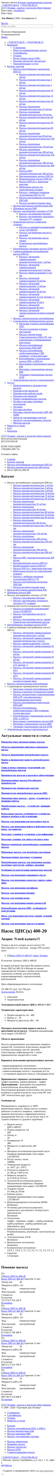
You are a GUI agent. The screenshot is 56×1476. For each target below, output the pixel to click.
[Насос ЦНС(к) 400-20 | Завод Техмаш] (27, 955)
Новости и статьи (16, 425)
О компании (19, 47)
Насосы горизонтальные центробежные (33, 318)
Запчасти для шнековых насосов (29, 417)
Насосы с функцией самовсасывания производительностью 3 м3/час (35, 267)
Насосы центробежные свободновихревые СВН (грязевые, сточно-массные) (33, 353)
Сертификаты (20, 53)
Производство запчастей (25, 390)
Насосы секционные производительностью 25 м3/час (35, 108)
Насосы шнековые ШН (19, 1434)
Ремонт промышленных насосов (29, 399)
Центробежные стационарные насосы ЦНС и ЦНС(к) (34, 360)
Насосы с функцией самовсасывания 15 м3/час (32, 284)
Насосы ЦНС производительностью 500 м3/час (36, 172)
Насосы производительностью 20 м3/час (33, 498)
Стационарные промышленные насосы (33, 321)
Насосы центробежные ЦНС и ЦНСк (26, 1428)
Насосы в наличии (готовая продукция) (33, 691)
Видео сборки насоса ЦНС (26, 58)
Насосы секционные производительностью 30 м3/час (35, 113)
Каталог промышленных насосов (35, 2)
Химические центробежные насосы (31, 622)
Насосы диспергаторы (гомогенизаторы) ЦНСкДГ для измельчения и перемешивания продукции (35, 338)
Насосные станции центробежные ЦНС (33, 689)
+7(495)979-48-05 (10, 5)
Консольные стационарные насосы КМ (33, 721)
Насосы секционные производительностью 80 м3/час (35, 134)
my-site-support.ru (44, 1470)
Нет (3, 23)
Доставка (18, 407)
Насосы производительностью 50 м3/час (33, 515)
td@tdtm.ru (6, 1465)
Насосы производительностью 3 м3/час (33, 488)
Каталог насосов (15, 66)
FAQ (9, 428)
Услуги (10, 382)
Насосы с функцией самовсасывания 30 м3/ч (31, 301)
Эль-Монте (19, 10)
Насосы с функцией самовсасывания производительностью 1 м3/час (35, 259)
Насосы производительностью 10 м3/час (33, 493)
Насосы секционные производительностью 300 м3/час (36, 161)
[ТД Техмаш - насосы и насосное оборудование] (26, 8)
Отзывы (17, 55)
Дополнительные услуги (25, 63)
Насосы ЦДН (14, 1449)
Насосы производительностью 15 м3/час (33, 496)
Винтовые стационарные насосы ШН (32, 724)
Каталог (11, 1425)
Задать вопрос (8, 992)
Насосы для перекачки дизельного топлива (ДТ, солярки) (36, 217)
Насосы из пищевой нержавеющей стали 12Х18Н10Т (37, 228)
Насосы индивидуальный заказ (35, 203)
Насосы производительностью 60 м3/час (33, 517)
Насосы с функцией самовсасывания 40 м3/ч (31, 306)
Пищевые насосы (16, 1444)
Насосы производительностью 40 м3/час (33, 512)
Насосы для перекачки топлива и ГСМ (33, 211)
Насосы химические (17, 1441)
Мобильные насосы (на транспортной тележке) (31, 188)
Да (6, 23)
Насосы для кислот (17, 1447)
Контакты (12, 431)
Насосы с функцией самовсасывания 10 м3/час (32, 279)
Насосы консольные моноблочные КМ (33, 205)
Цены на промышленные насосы (30, 50)
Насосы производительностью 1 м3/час (33, 485)
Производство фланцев (25, 396)
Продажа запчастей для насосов (29, 61)
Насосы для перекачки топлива (23, 1436)
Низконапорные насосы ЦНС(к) (35, 179)
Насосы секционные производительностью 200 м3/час (36, 150)
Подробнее (6, 1303)
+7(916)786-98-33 (28, 5)
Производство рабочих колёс (28, 393)
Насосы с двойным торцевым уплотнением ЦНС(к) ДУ (34, 193)
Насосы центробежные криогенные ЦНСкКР (31, 346)
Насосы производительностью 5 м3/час (33, 490)
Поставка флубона (22, 409)
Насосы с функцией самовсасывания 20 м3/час (32, 290)
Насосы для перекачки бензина (35, 214)
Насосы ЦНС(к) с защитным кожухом (32, 568)
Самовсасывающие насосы (21, 1452)
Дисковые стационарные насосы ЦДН (32, 726)
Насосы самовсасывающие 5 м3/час (31, 643)
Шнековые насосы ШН (25, 208)
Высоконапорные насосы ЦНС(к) (36, 176)
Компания (12, 45)
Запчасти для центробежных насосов (32, 420)
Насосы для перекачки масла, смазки (32, 619)
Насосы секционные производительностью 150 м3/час (36, 145)
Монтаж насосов (21, 423)
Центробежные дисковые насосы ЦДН (33, 248)
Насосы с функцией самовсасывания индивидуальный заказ (36, 313)
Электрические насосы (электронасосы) (33, 380)
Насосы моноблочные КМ (20, 1431)
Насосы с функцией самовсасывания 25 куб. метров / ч (36, 295)
